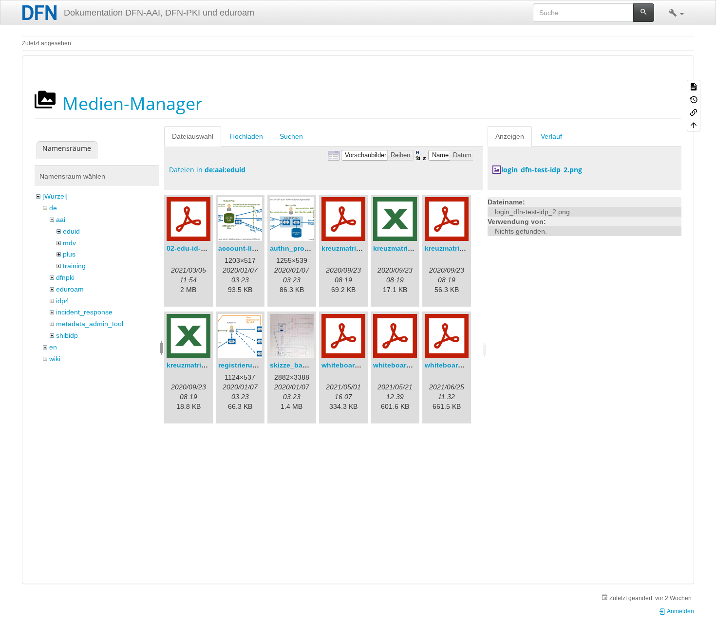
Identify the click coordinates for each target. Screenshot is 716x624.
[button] (676, 12)
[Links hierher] (693, 112)
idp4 (62, 301)
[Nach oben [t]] (693, 124)
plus (69, 254)
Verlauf (551, 136)
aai (60, 219)
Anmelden (680, 611)
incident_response (84, 312)
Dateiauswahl (192, 136)
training (74, 266)
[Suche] (643, 12)
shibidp (67, 335)
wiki (54, 359)
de (53, 208)
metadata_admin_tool (89, 324)
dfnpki (65, 277)
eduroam (70, 289)
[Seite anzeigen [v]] (693, 86)
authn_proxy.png (298, 248)
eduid (71, 231)
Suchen (291, 136)
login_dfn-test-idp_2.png (541, 169)
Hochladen (246, 136)
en (53, 347)
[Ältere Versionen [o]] (693, 99)
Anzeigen (509, 136)
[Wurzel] (55, 196)
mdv (69, 243)
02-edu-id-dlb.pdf (196, 248)
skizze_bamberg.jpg (303, 365)
